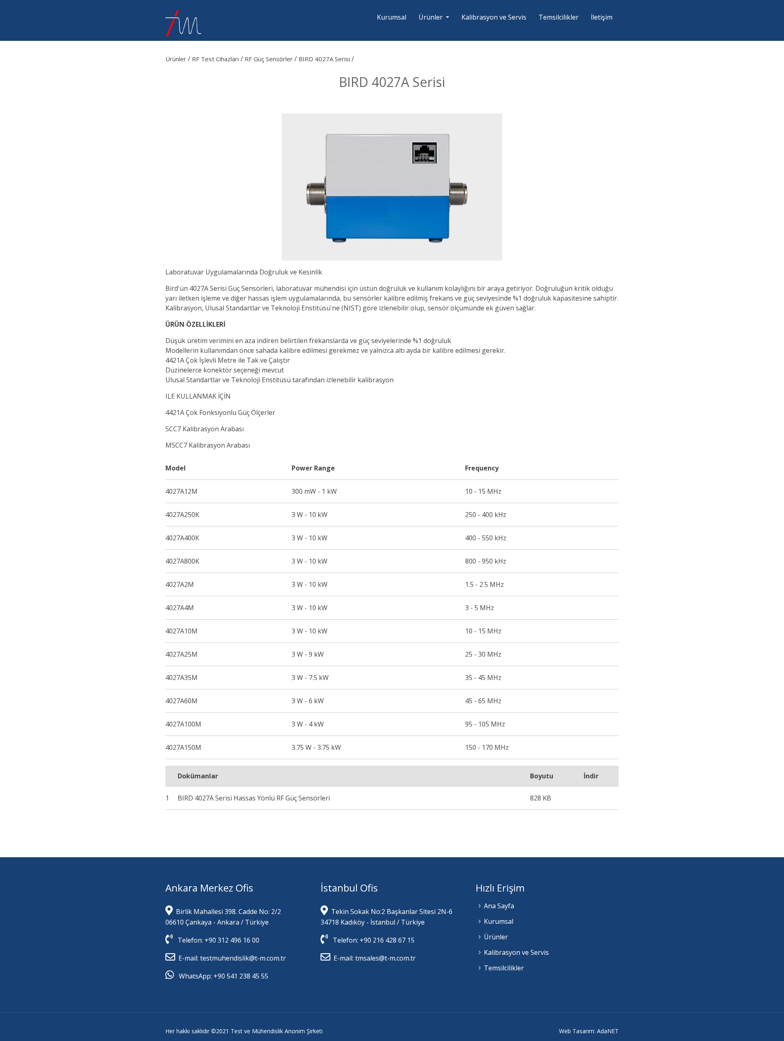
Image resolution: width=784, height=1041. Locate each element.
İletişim (601, 17)
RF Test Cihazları (216, 59)
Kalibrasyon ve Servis (493, 17)
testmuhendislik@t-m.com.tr (243, 958)
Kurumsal (391, 17)
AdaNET (608, 1031)
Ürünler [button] (431, 17)
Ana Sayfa (499, 906)
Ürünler (176, 59)
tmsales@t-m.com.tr (385, 958)
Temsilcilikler (559, 17)
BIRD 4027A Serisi (325, 59)
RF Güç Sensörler (269, 59)
